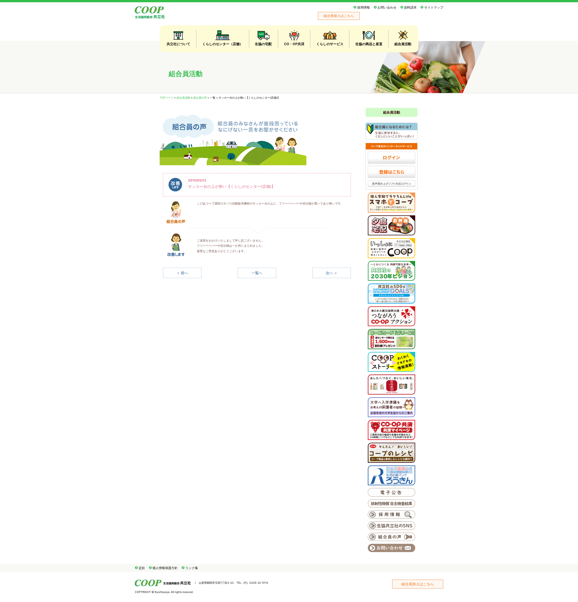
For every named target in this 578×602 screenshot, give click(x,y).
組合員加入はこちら (339, 16)
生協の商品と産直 (368, 44)
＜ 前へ (182, 273)
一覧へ (257, 273)
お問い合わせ (387, 7)
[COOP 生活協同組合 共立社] (150, 16)
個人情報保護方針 (165, 568)
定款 (142, 568)
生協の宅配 (263, 44)
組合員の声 (200, 97)
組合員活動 (402, 44)
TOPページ (166, 97)
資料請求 (410, 7)
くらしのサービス (329, 44)
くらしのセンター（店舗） (222, 44)
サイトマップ (433, 7)
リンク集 (191, 568)
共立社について (178, 44)
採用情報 (363, 7)
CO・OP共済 (294, 44)
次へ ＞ (332, 273)
